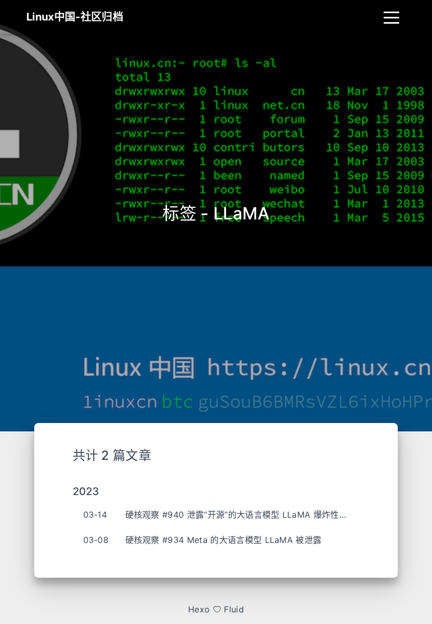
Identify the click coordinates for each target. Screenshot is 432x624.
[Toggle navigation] (391, 16)
